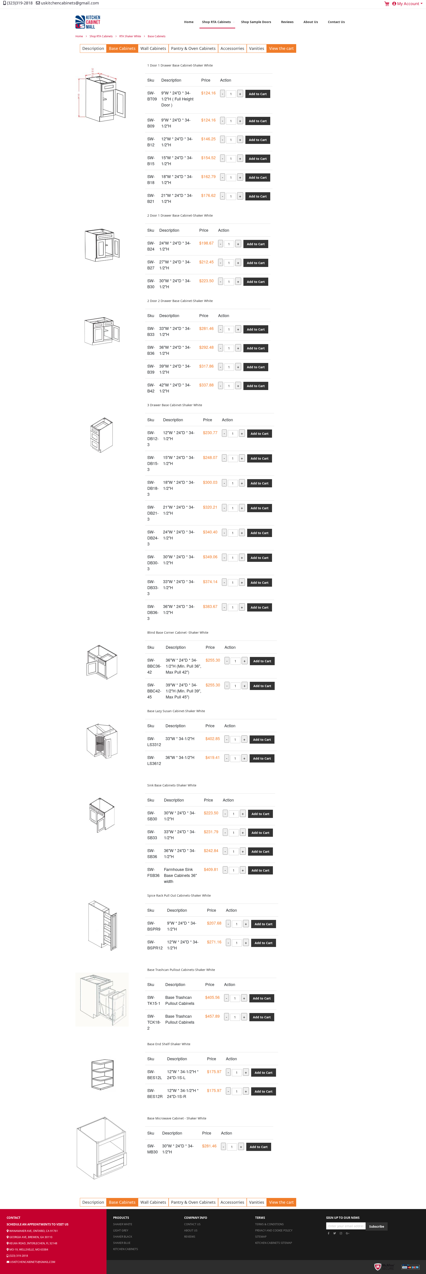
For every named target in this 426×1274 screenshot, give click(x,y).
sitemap (260, 1237)
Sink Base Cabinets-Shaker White (171, 785)
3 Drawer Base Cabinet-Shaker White (174, 405)
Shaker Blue (121, 1243)
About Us (190, 1230)
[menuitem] (217, 22)
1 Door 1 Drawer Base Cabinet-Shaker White (180, 65)
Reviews (189, 1237)
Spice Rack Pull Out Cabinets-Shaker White (179, 895)
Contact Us (192, 1224)
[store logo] (87, 22)
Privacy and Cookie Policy (273, 1230)
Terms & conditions (269, 1224)
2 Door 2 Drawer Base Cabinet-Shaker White (180, 301)
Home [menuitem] (188, 22)
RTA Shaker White (130, 36)
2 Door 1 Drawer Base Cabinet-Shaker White (180, 215)
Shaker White (122, 1224)
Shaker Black (122, 1237)
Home (79, 36)
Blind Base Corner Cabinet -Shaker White (177, 632)
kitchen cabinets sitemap (273, 1243)
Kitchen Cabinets (125, 1249)
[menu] (264, 22)
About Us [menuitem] (311, 22)
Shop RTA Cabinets (101, 36)
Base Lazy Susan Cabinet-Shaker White (176, 711)
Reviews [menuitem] (287, 22)
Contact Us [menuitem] (336, 22)
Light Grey (120, 1230)
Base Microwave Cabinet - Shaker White (176, 1118)
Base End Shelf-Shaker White (168, 1044)
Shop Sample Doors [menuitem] (256, 22)
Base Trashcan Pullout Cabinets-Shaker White (181, 970)
